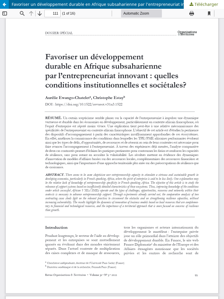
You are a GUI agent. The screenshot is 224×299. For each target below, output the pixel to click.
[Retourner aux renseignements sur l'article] (4, 4)
